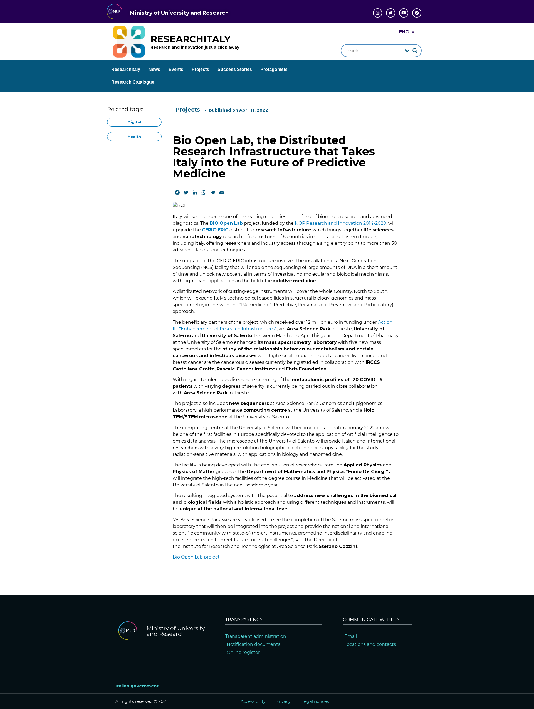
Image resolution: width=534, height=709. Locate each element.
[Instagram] (377, 13)
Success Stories (234, 69)
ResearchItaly (125, 69)
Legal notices (315, 701)
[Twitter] (390, 13)
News (154, 69)
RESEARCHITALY (190, 39)
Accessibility (253, 701)
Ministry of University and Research (179, 13)
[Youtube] (403, 13)
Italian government (137, 685)
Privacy (283, 701)
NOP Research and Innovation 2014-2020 (340, 223)
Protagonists (274, 69)
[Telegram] (416, 13)
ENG (404, 31)
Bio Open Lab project (196, 557)
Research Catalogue (132, 82)
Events (176, 69)
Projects (200, 69)
